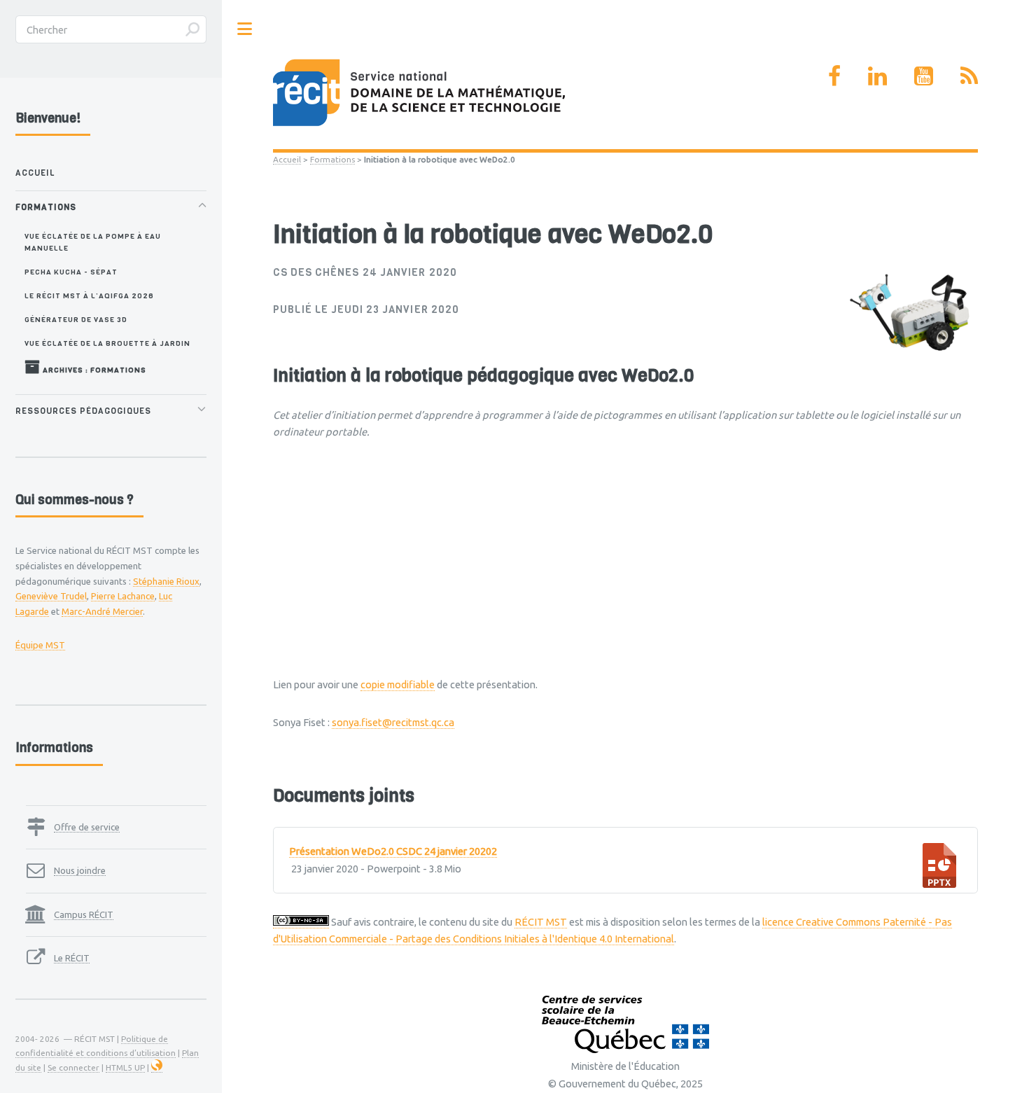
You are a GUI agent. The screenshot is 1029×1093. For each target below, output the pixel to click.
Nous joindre (80, 870)
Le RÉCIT (72, 958)
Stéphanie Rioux (166, 581)
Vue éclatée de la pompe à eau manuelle (92, 242)
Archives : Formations (93, 370)
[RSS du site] (969, 75)
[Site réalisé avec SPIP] (156, 1068)
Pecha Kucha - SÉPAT (71, 272)
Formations (332, 159)
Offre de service (87, 827)
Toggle (245, 29)
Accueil (287, 159)
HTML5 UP (125, 1067)
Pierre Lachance (123, 596)
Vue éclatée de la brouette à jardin (107, 343)
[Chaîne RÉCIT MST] (923, 75)
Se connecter (73, 1067)
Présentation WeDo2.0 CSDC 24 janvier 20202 (393, 851)
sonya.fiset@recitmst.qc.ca (393, 722)
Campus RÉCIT (83, 914)
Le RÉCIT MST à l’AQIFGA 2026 (89, 295)
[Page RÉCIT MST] (834, 75)
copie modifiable (397, 684)
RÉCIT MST (540, 922)
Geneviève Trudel (51, 596)
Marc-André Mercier (102, 611)
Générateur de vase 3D (75, 319)
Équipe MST (40, 645)
